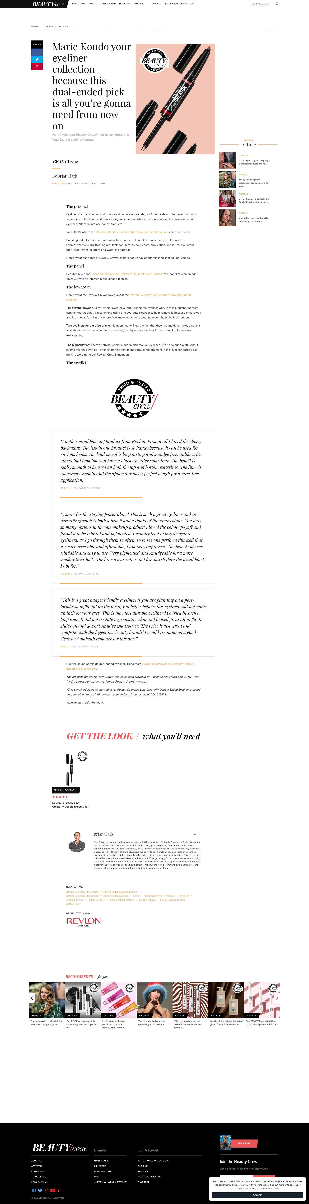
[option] (71, 781)
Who (96, 1176)
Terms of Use (38, 1176)
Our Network (148, 1150)
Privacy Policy (39, 1182)
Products (156, 4)
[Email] (195, 835)
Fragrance (125, 4)
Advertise (37, 1166)
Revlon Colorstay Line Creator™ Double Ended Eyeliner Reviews (102, 891)
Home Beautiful (103, 1171)
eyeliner (184, 895)
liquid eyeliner (97, 899)
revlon (136, 895)
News (75, 4)
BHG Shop (143, 1166)
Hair (83, 4)
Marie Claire (101, 1160)
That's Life (144, 1182)
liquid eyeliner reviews (122, 899)
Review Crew (171, 4)
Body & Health (108, 4)
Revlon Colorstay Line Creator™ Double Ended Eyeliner (132, 232)
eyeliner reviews (75, 899)
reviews (171, 895)
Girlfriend (100, 1166)
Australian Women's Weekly (110, 1182)
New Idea (143, 1171)
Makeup (93, 4)
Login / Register (260, 4)
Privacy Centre (272, 1188)
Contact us (37, 1171)
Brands (100, 1150)
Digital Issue (188, 4)
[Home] (47, 4)
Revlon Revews (153, 895)
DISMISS (257, 1195)
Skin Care (139, 4)
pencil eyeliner (147, 899)
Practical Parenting (149, 1176)
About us (36, 1160)
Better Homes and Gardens (153, 1160)
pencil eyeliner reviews (172, 899)
